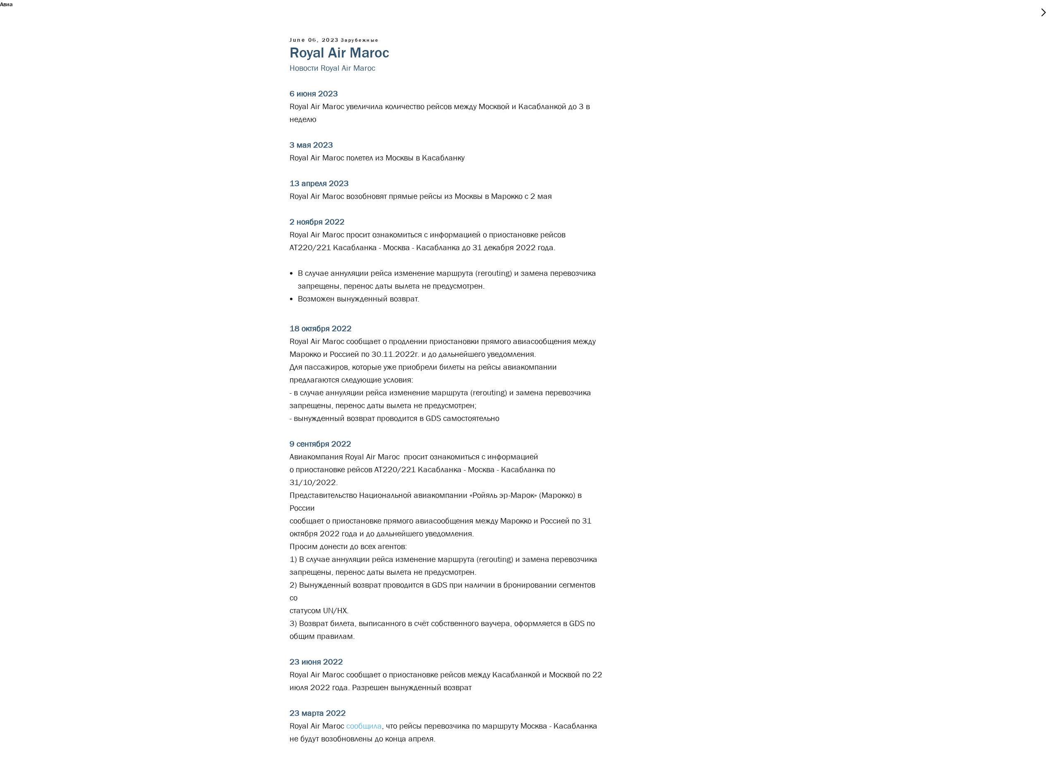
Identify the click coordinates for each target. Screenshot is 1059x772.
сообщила (364, 725)
